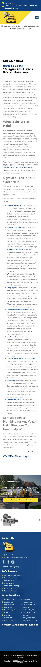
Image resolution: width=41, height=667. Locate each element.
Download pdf (33, 451)
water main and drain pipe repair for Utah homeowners (18, 168)
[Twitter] (8, 562)
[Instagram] (13, 562)
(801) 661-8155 (13, 65)
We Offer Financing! (15, 456)
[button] (37, 17)
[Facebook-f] (3, 562)
